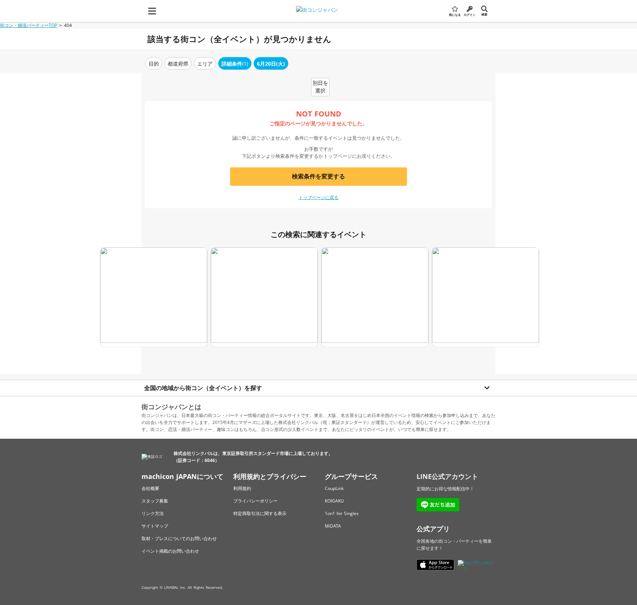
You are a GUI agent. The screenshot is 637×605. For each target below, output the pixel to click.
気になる (455, 15)
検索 (484, 14)
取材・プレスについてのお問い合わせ (179, 538)
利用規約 (242, 488)
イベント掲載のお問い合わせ (170, 551)
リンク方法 (153, 513)
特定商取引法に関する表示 (259, 513)
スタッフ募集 (155, 501)
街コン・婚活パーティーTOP (28, 25)
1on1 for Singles (342, 513)
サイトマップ (155, 526)
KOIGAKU (334, 501)
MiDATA (333, 526)
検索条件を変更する (318, 176)
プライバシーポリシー (255, 501)
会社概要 (150, 488)
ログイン (470, 15)
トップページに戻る (318, 197)
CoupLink (334, 488)
